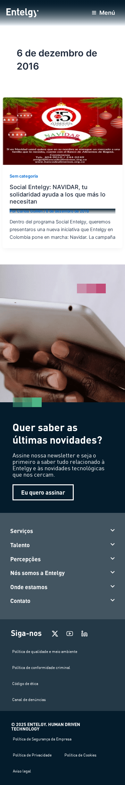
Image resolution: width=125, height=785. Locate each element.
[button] (62, 531)
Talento (20, 544)
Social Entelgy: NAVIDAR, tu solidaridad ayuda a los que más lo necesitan (57, 194)
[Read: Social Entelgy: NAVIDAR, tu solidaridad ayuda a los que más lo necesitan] (62, 131)
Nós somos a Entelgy (37, 572)
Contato (20, 600)
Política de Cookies (80, 755)
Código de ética (25, 683)
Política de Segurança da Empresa (42, 739)
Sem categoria (24, 176)
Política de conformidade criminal (41, 667)
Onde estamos (28, 586)
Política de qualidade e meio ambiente (44, 651)
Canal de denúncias (29, 699)
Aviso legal (22, 771)
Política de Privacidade (32, 755)
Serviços (21, 530)
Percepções (25, 559)
